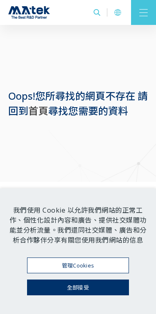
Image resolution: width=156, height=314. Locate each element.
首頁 (38, 111)
